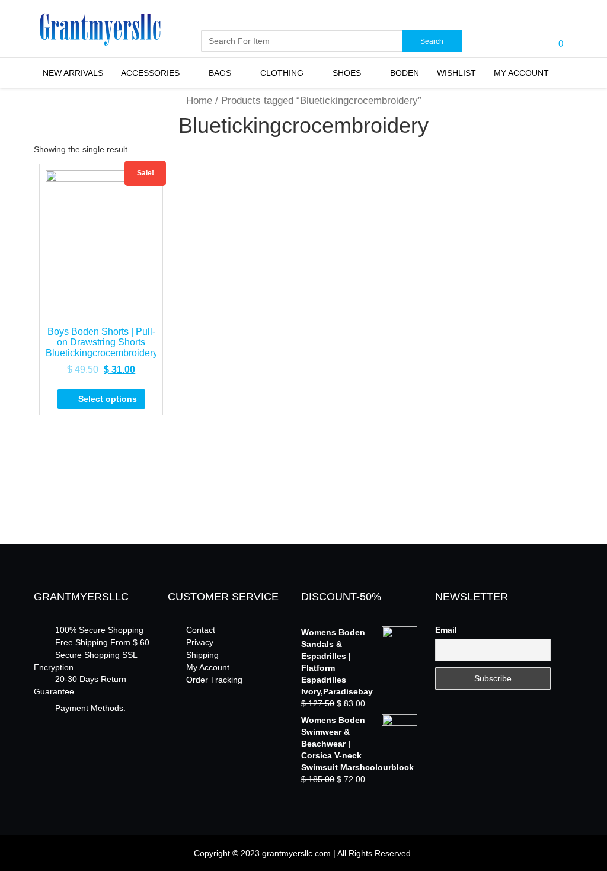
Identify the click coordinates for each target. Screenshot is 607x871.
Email (446, 630)
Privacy (199, 642)
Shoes (347, 73)
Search (431, 41)
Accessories (150, 73)
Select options (107, 399)
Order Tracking (214, 679)
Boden (404, 73)
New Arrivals (73, 73)
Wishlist (456, 73)
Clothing (282, 73)
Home (199, 100)
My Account (521, 73)
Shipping (202, 654)
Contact (200, 630)
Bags (220, 73)
